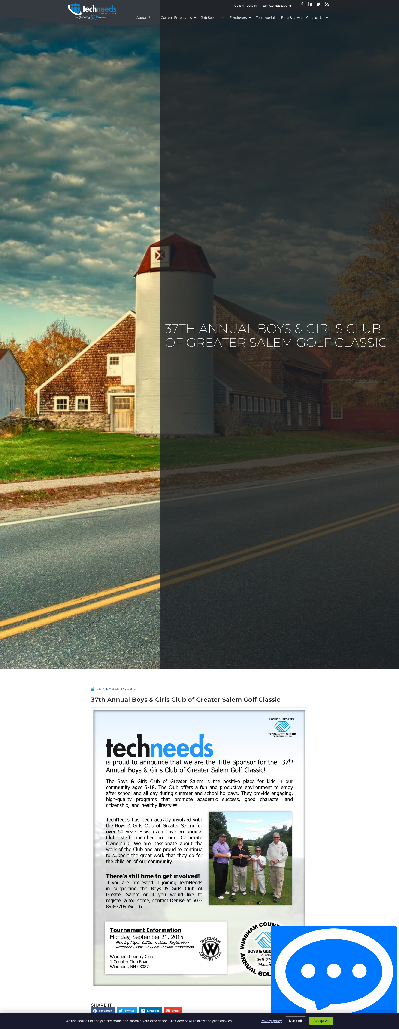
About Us (143, 17)
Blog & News (291, 17)
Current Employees (176, 17)
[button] (103, 1011)
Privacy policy (271, 1021)
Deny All (295, 1021)
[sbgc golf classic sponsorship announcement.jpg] (199, 987)
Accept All (321, 1021)
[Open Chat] (334, 976)
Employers (238, 17)
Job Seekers (210, 17)
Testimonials (266, 17)
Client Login (247, 6)
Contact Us (315, 17)
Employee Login (278, 6)
